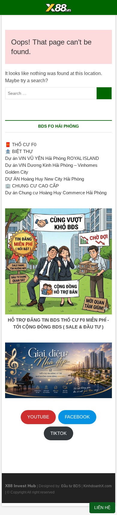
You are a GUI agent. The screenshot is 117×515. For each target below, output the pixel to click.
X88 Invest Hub (20, 485)
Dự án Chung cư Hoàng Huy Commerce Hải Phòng (55, 192)
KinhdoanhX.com (97, 486)
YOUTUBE (38, 416)
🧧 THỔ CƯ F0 (20, 144)
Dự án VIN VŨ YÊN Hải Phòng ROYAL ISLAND (52, 158)
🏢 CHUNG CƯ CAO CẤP (32, 185)
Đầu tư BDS (71, 486)
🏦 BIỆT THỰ (19, 151)
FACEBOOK (77, 416)
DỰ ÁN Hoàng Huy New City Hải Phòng (44, 178)
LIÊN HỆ (102, 507)
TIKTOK (58, 433)
